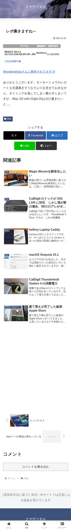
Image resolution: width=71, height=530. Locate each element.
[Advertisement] (35, 370)
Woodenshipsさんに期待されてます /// (29, 71)
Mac (9, 118)
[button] (46, 146)
